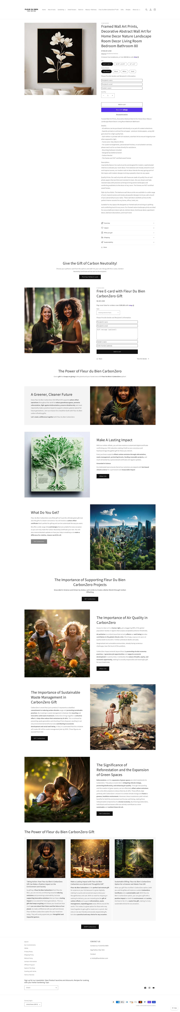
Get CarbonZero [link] (39, 541)
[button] (62, 10)
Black (116, 71)
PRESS (26, 948)
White (124, 71)
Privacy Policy (28, 951)
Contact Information (30, 961)
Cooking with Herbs (30, 971)
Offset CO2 (102, 476)
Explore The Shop (29, 968)
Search (26, 942)
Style (98, 309)
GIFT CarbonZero (39, 738)
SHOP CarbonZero (90, 927)
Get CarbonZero (104, 813)
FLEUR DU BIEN (143, 1005)
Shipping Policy (29, 955)
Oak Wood (106, 71)
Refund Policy (28, 958)
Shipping (103, 53)
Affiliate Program (29, 965)
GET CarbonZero (90, 599)
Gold (132, 71)
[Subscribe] (56, 987)
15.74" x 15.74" (120, 64)
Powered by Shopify (151, 1005)
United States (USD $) (32, 1004)
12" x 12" (132, 64)
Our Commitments (30, 945)
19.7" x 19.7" (107, 64)
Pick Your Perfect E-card (90, 277)
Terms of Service (29, 975)
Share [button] (105, 247)
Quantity (103, 92)
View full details (142, 359)
